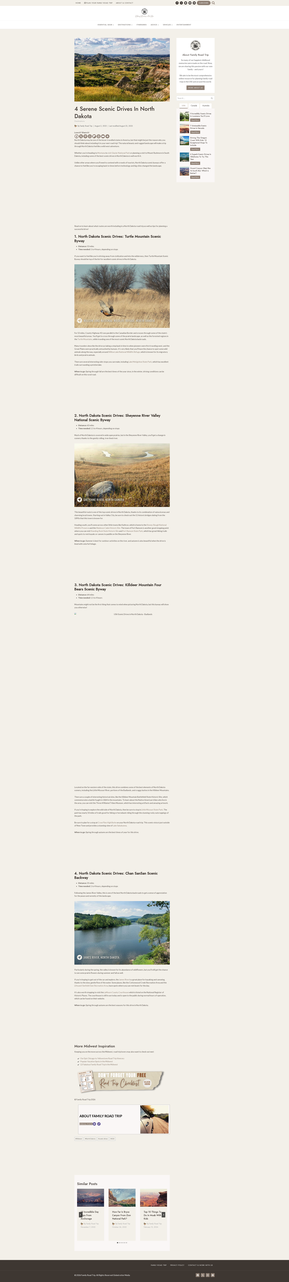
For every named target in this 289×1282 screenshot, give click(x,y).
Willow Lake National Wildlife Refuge (124, 352)
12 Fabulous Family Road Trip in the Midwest (99, 1064)
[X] (81, 136)
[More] (107, 136)
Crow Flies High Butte (107, 822)
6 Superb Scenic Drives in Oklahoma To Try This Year (200, 157)
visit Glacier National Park (119, 153)
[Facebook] (177, 2)
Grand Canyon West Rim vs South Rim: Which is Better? (200, 171)
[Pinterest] (194, 2)
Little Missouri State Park (152, 809)
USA (112, 1139)
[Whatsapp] (90, 136)
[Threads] (99, 136)
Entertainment (184, 24)
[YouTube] (189, 2)
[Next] (163, 1214)
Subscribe (203, 3)
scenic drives (103, 1139)
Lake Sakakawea (120, 825)
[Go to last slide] (81, 1214)
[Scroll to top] (283, 1273)
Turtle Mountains (85, 339)
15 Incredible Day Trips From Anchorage (90, 1215)
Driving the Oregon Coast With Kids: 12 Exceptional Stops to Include (198, 142)
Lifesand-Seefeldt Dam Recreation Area (91, 986)
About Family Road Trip (100, 1116)
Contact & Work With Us (200, 1265)
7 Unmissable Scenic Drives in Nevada (198, 127)
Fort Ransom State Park (133, 531)
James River (124, 979)
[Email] (103, 136)
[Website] (99, 1124)
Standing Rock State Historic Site (105, 531)
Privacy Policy (177, 1265)
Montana (101, 153)
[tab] (117, 1242)
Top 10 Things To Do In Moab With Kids (152, 1215)
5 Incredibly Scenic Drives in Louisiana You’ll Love (200, 114)
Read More (195, 120)
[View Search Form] (213, 3)
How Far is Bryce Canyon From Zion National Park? (121, 1215)
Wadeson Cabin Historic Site (108, 528)
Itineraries (141, 24)
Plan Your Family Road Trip (99, 3)
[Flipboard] (94, 136)
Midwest (78, 1139)
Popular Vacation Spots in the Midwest (96, 1061)
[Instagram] (185, 2)
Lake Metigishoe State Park (140, 362)
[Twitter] (181, 2)
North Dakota (90, 1139)
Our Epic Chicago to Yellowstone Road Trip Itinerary (102, 1058)
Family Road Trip (86, 126)
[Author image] (75, 126)
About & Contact (124, 3)
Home (78, 3)
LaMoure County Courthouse (116, 992)
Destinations (79, 121)
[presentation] (90, 1198)
